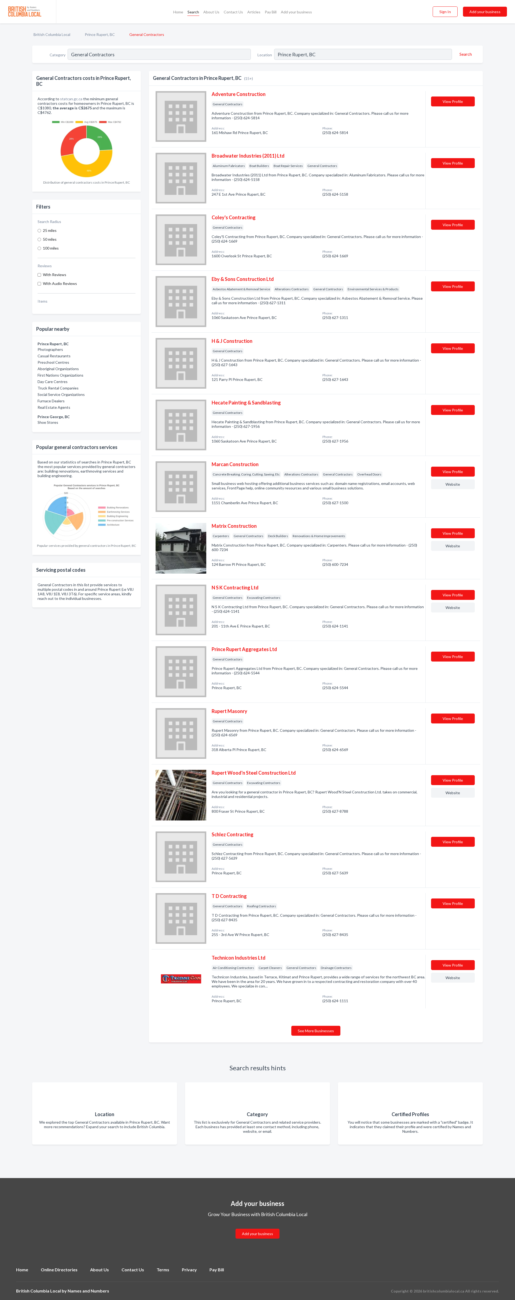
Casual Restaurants (54, 356)
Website (453, 484)
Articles (253, 12)
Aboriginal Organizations (58, 368)
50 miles (50, 239)
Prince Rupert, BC (100, 34)
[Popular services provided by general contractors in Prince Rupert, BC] (86, 510)
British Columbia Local (52, 34)
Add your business (296, 12)
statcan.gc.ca (71, 98)
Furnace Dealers (51, 401)
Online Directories (59, 1269)
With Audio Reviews (60, 283)
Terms (163, 1269)
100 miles (51, 248)
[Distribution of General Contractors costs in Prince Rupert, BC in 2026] (86, 147)
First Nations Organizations (60, 375)
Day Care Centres (53, 381)
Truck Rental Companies (58, 388)
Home (178, 12)
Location (265, 55)
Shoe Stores (48, 422)
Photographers (50, 349)
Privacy (189, 1269)
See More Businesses (316, 1030)
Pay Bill (271, 12)
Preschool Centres (53, 362)
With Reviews (54, 274)
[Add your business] (257, 1227)
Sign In (445, 11)
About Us (211, 12)
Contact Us (233, 12)
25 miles (50, 230)
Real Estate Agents (54, 407)
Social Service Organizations (61, 394)
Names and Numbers (88, 1290)
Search (193, 12)
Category (57, 55)
